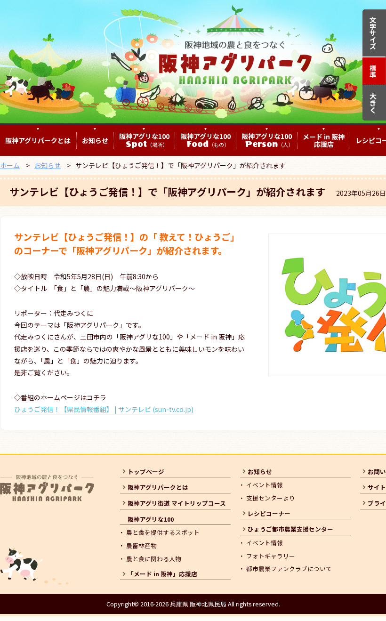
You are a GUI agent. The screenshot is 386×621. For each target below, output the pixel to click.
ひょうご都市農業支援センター (290, 528)
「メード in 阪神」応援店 (162, 573)
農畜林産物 (141, 545)
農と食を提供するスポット (163, 532)
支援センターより (270, 497)
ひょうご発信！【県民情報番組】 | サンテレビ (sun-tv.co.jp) (103, 409)
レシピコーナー (269, 513)
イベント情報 (264, 484)
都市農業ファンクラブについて (289, 568)
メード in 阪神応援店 (324, 141)
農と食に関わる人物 (153, 558)
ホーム (10, 165)
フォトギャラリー (270, 555)
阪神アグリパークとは (38, 141)
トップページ (146, 471)
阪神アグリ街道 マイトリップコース (177, 503)
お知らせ (95, 141)
